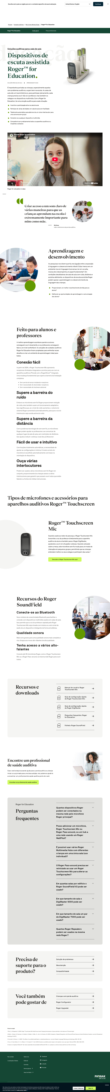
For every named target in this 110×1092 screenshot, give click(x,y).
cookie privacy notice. (21, 1090)
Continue (107, 1085)
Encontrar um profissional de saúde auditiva (23, 782)
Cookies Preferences (78, 1088)
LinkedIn (44, 1064)
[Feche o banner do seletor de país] (108, 4)
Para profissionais (51, 30)
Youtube (44, 1067)
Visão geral (35, 30)
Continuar (98, 4)
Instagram (44, 1060)
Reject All (90, 1088)
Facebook (44, 1056)
